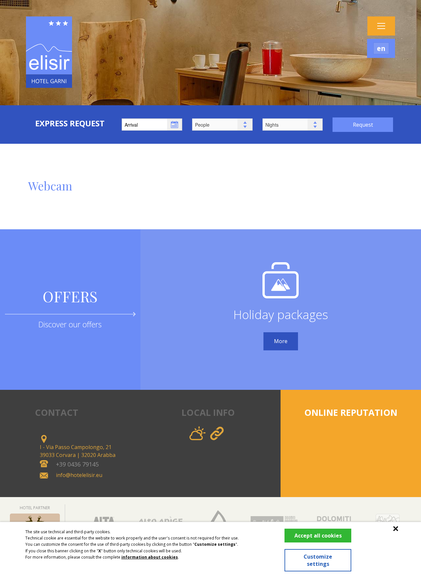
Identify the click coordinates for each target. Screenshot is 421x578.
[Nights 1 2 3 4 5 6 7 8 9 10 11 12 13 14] (292, 124)
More (280, 341)
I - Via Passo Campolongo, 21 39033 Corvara (77, 451)
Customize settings (318, 560)
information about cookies (149, 557)
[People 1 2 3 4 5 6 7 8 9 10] (222, 124)
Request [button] (363, 124)
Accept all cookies (318, 535)
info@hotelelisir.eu (79, 475)
